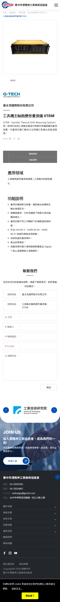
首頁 (4, 12)
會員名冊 (7, 512)
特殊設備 (21, 12)
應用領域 (33, 153)
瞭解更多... (17, 588)
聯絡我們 (7, 537)
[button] (6, 410)
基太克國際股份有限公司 (37, 12)
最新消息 (7, 531)
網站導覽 (23, 564)
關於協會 (7, 506)
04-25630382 (16, 484)
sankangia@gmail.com (23, 493)
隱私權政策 (8, 564)
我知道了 (30, 596)
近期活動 (7, 524)
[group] (30, 410)
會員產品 (12, 12)
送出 (48, 387)
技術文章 (7, 518)
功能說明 (33, 159)
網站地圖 (7, 543)
